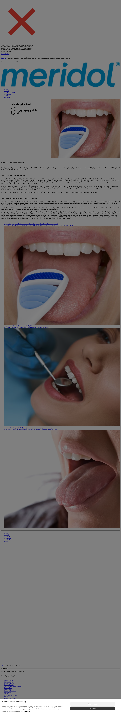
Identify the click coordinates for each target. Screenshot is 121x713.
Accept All (93, 708)
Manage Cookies (92, 704)
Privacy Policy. (27, 711)
